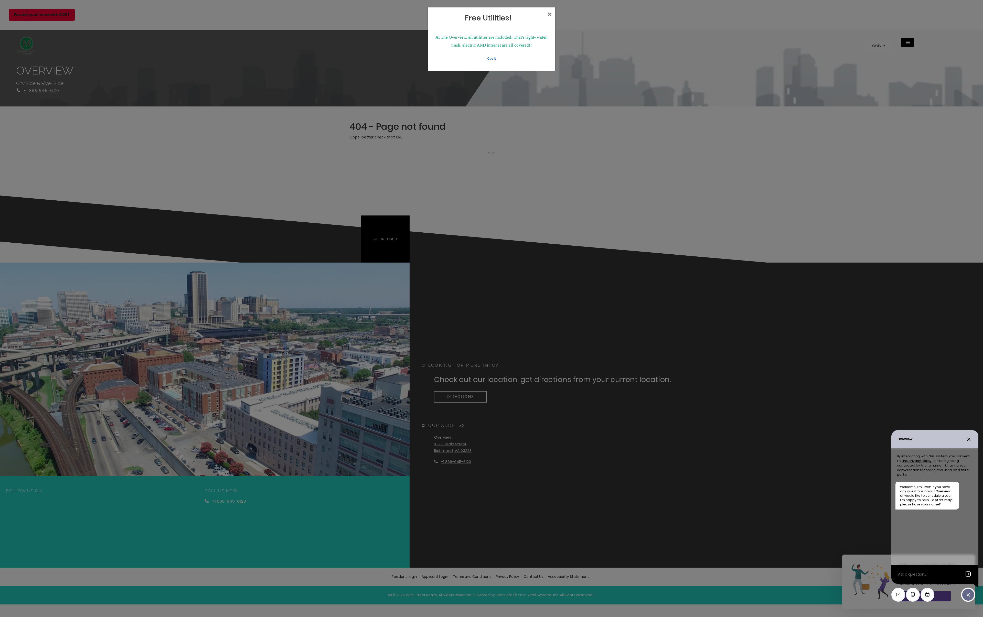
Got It (491, 58)
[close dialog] (549, 14)
